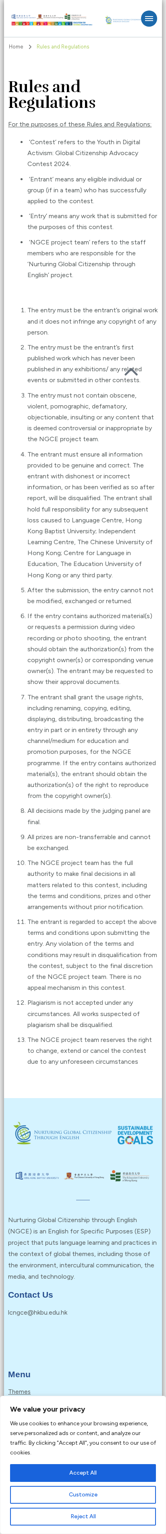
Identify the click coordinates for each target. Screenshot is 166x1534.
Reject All (83, 1516)
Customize (83, 1494)
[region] (83, 1465)
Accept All (83, 1472)
